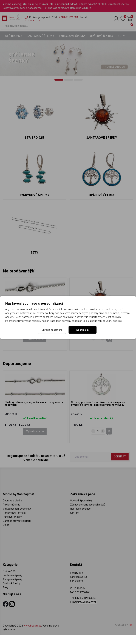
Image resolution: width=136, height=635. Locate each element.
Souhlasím (82, 329)
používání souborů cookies (106, 320)
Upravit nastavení (52, 329)
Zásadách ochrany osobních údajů (69, 320)
